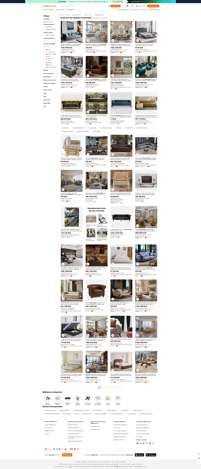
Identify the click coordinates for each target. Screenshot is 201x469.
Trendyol (117, 461)
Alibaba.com (130, 454)
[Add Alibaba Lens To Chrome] (67, 454)
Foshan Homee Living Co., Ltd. (142, 86)
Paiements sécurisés (73, 424)
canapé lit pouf (66, 127)
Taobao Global (107, 461)
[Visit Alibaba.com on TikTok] (153, 443)
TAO (113, 461)
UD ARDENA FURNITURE (116, 122)
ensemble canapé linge (142, 127)
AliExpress (78, 461)
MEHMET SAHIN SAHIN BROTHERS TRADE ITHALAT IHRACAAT (97, 164)
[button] (109, 6)
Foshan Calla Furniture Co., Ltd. (117, 51)
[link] (199, 454)
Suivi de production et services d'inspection (75, 437)
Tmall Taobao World (93, 461)
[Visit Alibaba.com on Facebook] (137, 443)
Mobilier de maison (77, 14)
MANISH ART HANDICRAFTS (68, 122)
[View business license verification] (114, 466)
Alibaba (62, 14)
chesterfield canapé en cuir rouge (81, 410)
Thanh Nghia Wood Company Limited (119, 164)
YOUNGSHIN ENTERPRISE (67, 236)
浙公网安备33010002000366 (126, 466)
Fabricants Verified (95, 426)
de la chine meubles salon (83, 131)
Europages (123, 461)
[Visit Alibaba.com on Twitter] (144, 443)
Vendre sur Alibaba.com (142, 424)
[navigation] (50, 201)
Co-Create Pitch (49, 427)
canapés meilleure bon (112, 410)
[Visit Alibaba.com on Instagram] (147, 443)
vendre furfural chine (138, 410)
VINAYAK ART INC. (139, 200)
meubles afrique (125, 410)
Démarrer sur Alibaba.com (142, 427)
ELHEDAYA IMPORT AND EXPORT (94, 122)
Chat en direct (117, 427)
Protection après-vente (73, 433)
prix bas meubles (92, 127)
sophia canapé (67, 413)
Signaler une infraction (119, 439)
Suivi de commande (141, 430)
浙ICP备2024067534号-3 (140, 466)
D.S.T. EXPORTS (89, 200)
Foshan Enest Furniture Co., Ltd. (68, 86)
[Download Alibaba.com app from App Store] (139, 454)
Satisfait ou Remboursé (73, 427)
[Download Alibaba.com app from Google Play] (151, 454)
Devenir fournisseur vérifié (142, 433)
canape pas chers (87, 413)
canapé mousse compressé (146, 413)
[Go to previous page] (96, 387)
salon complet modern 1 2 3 (118, 413)
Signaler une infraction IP (120, 436)
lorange (77, 413)
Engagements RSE (49, 430)
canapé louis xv (129, 127)
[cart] (132, 6)
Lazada (100, 461)
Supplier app (94, 454)
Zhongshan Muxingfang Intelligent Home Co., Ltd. (121, 87)
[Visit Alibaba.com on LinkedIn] (140, 443)
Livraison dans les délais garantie (76, 430)
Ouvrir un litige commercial (120, 430)
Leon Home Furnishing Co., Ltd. (68, 51)
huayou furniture (132, 413)
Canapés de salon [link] (99, 14)
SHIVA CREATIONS (115, 201)
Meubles (68, 14)
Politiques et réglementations (75, 441)
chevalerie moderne (98, 410)
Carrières (47, 433)
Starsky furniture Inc (66, 200)
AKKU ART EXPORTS (91, 86)
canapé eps (118, 127)
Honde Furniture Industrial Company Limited (146, 51)
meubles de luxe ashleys (106, 127)
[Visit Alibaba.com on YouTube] (150, 443)
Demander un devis (95, 429)
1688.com (84, 461)
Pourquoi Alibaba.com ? (50, 424)
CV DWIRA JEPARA (115, 236)
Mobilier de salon (88, 14)
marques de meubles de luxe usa (52, 413)
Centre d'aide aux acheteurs (120, 424)
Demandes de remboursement (121, 433)
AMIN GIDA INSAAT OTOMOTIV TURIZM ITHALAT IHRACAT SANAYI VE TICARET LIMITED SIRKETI (97, 51)
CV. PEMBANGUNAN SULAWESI (69, 164)
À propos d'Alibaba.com (51, 421)
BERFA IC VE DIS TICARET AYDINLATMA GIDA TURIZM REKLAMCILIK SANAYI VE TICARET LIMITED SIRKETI (146, 164)
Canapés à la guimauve (68, 131)
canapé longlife (96, 131)
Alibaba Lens (52, 454)
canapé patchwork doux (79, 127)
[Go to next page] (121, 387)
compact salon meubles (50, 410)
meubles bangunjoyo (64, 410)
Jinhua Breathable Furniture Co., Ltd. (144, 122)
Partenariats (139, 436)
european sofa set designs (101, 413)
